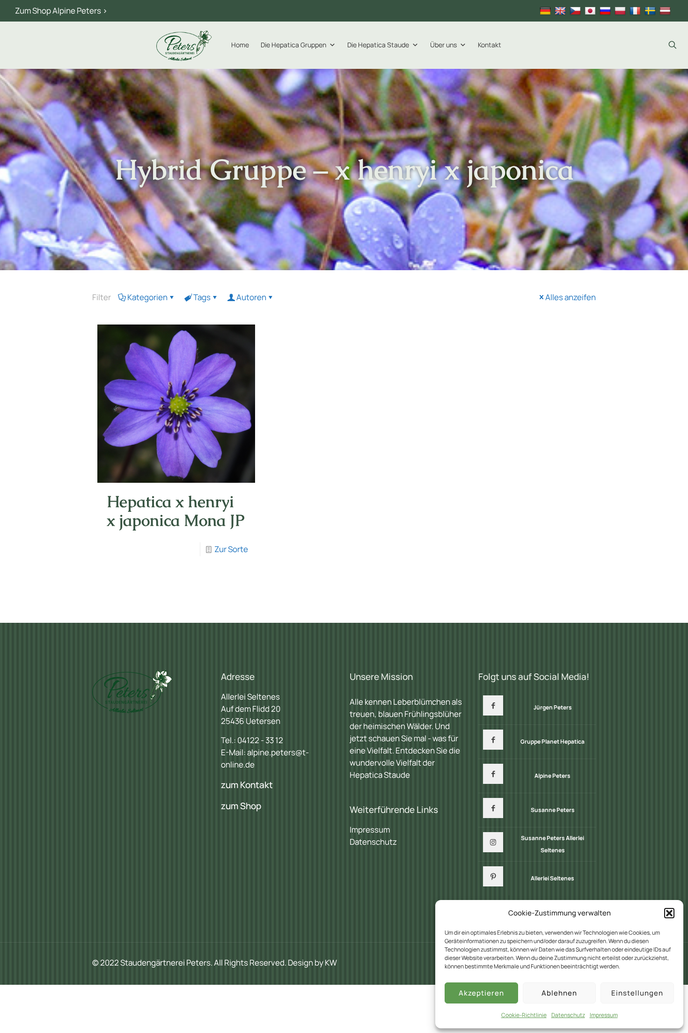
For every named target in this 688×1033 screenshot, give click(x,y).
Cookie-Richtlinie (524, 1015)
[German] (546, 10)
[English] (561, 10)
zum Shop (241, 806)
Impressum (604, 1015)
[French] (636, 10)
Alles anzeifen (570, 297)
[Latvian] (666, 10)
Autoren (251, 297)
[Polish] (621, 10)
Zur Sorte (231, 549)
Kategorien (147, 297)
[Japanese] (591, 10)
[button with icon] (493, 705)
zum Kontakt (247, 785)
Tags (202, 297)
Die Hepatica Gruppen (293, 44)
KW (331, 962)
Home (240, 44)
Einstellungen (637, 993)
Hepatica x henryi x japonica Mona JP (176, 511)
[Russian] (606, 10)
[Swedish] (651, 10)
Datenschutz (568, 1015)
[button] (669, 913)
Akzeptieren (481, 993)
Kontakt (489, 44)
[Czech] (576, 10)
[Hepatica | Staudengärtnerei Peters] (184, 45)
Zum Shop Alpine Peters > (61, 10)
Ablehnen (559, 993)
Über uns (443, 44)
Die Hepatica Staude (378, 44)
